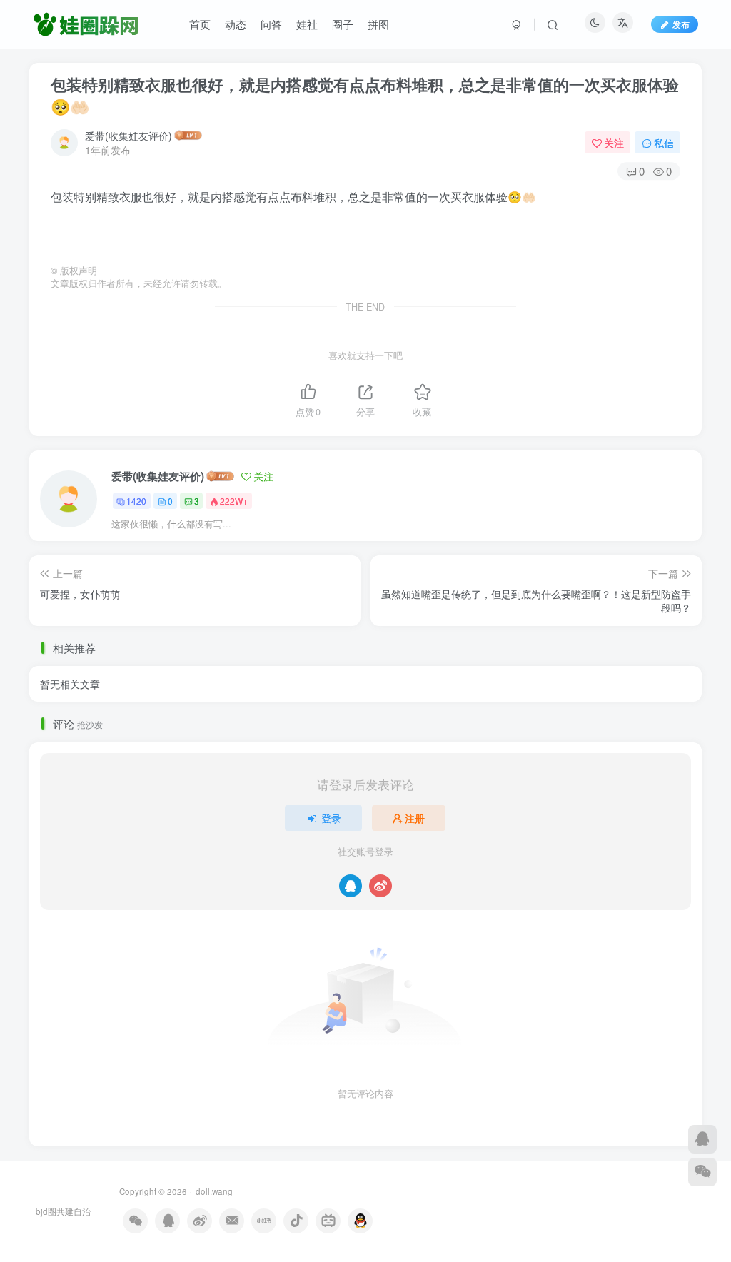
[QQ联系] (702, 1139)
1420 (136, 501)
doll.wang (213, 1191)
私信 (664, 143)
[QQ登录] (350, 885)
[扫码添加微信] (702, 1172)
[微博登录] (380, 885)
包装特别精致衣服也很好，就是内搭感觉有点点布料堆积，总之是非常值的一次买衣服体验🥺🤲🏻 (365, 95)
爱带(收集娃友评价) (128, 135)
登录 (331, 818)
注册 (415, 818)
